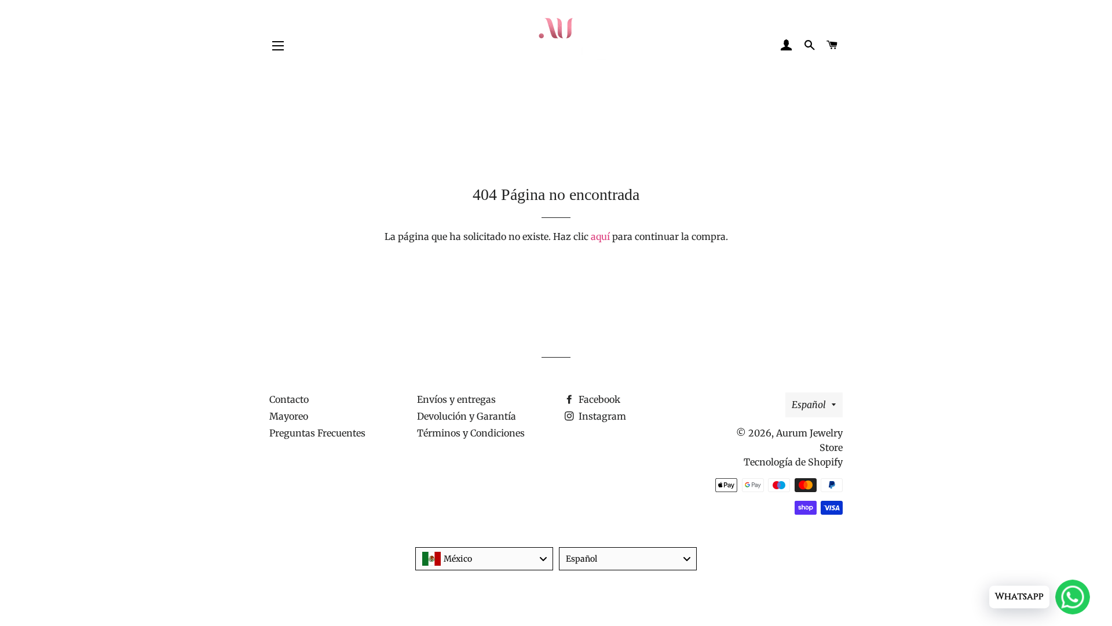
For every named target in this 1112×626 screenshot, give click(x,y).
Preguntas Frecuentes (317, 433)
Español (809, 404)
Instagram (601, 416)
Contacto (289, 399)
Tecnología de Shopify (793, 462)
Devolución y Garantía (466, 416)
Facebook (598, 399)
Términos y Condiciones (471, 433)
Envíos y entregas (456, 399)
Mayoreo (288, 416)
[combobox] (484, 558)
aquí (600, 236)
